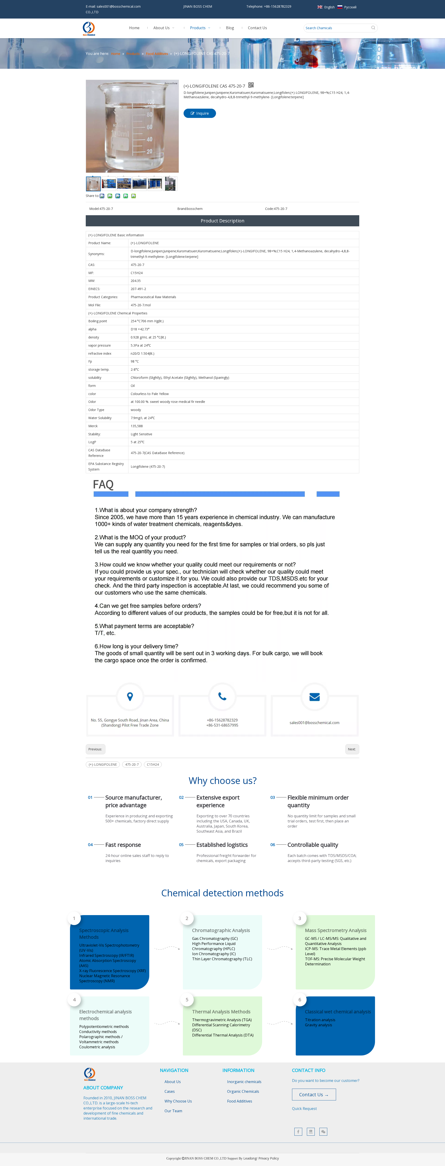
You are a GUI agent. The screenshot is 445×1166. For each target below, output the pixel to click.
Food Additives (239, 1101)
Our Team (173, 1110)
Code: (269, 208)
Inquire (202, 113)
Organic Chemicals (243, 1091)
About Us (173, 1081)
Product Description (223, 221)
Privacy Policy (268, 1158)
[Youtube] (311, 1132)
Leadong (250, 1158)
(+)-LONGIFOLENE (103, 764)
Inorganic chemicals (244, 1081)
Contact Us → (314, 1094)
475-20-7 (132, 764)
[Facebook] (298, 1132)
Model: (94, 208)
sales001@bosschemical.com (119, 6)
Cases (170, 1091)
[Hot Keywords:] (373, 28)
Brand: (182, 208)
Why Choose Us (178, 1101)
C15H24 (153, 764)
